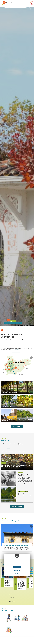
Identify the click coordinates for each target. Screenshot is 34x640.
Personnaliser (17, 570)
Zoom (31, 358)
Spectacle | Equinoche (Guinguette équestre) (7, 582)
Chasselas (17, 349)
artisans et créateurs (12, 451)
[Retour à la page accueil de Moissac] (10, 3)
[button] (2, 166)
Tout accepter (17, 567)
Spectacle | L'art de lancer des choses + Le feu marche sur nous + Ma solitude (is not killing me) (21, 583)
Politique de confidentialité (17, 564)
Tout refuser (17, 573)
